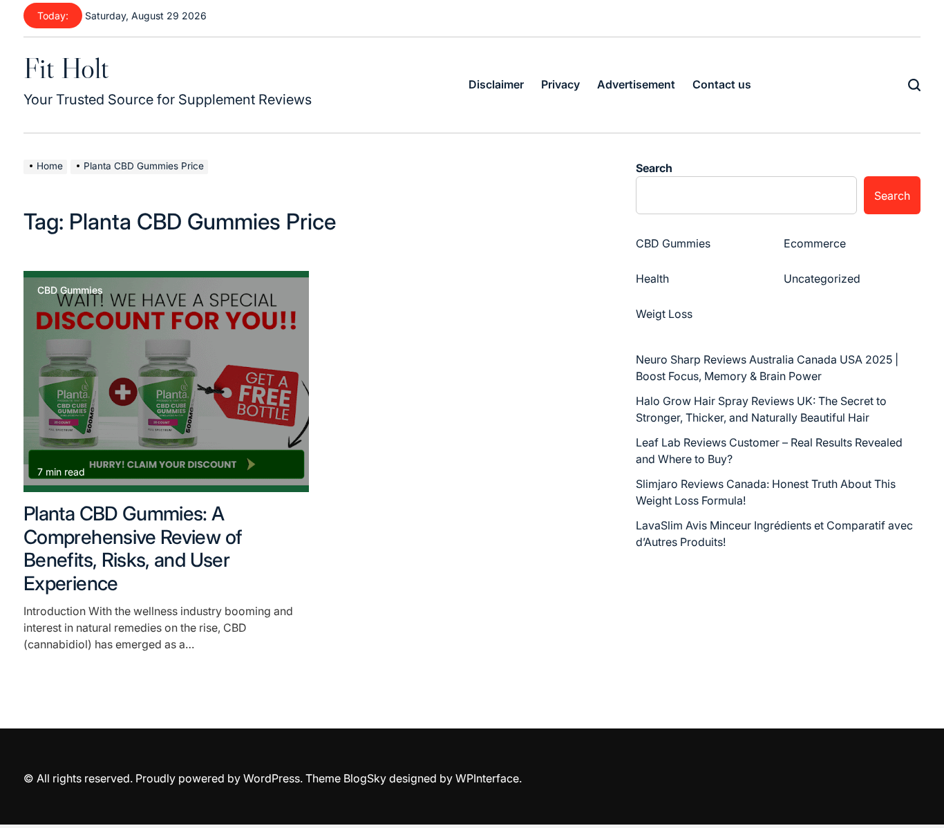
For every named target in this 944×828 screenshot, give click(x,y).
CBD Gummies (70, 290)
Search (654, 168)
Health (652, 278)
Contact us (721, 84)
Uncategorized (822, 278)
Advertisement (636, 84)
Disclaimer (496, 84)
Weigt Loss (664, 314)
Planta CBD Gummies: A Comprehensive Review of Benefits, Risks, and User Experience (132, 548)
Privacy (560, 84)
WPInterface (487, 778)
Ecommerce (815, 243)
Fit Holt (65, 67)
